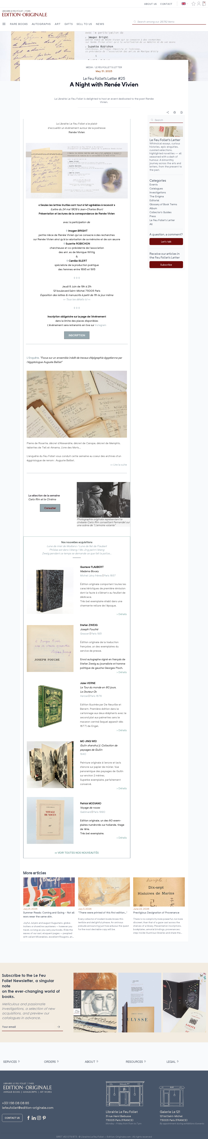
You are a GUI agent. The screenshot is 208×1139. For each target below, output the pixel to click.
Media (89, 67)
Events (153, 184)
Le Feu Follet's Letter (108, 67)
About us (150, 3)
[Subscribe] (58, 1027)
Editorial (154, 200)
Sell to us (84, 24)
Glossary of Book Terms (163, 204)
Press (152, 216)
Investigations (157, 192)
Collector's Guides (160, 212)
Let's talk (166, 241)
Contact (166, 3)
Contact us (12, 1117)
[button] (152, 120)
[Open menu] (4, 24)
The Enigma (156, 196)
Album (153, 208)
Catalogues (156, 188)
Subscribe (166, 264)
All (151, 224)
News (100, 24)
